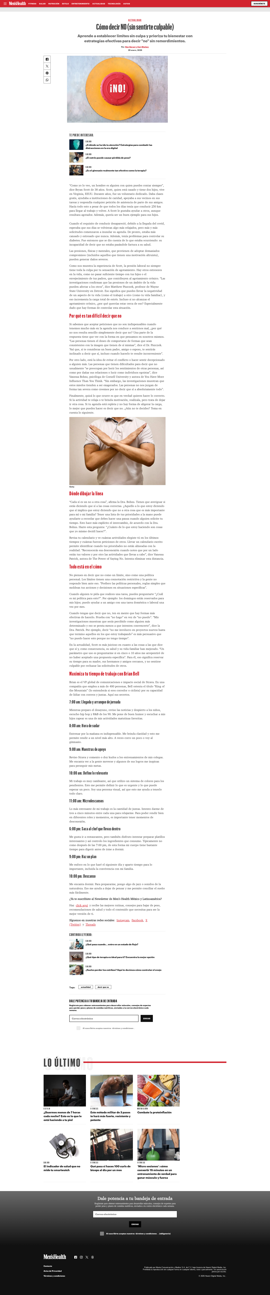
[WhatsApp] (47, 79)
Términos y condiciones (54, 1276)
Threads (91, 924)
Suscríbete (259, 4)
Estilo (65, 4)
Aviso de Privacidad (53, 1271)
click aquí (82, 905)
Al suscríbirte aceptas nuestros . (115, 1028)
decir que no (103, 987)
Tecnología (114, 4)
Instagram (123, 920)
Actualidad (98, 4)
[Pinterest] (47, 73)
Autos (126, 4)
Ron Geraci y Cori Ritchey (137, 47)
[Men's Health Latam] (17, 4)
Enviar (146, 1018)
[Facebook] (47, 59)
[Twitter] (47, 66)
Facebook (137, 920)
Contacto (48, 1266)
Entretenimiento (81, 4)
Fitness (32, 4)
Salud (42, 4)
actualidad (86, 987)
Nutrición (53, 4)
